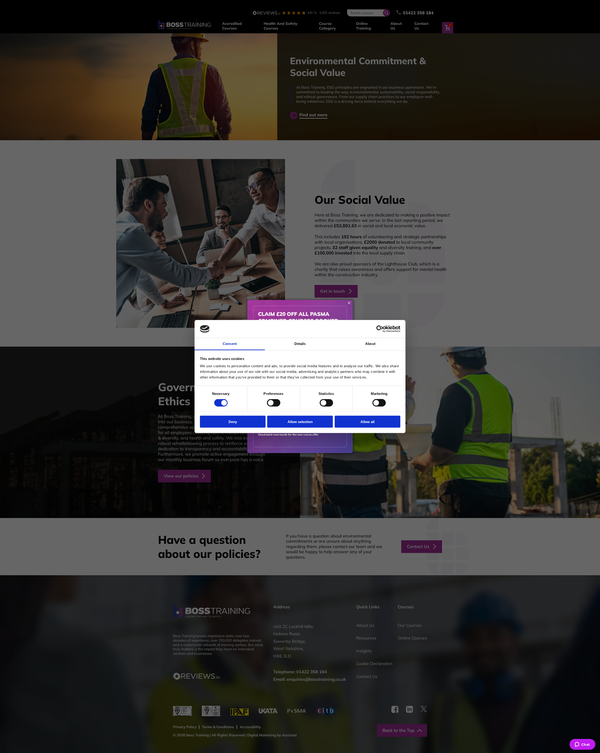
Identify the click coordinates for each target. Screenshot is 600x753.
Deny (233, 422)
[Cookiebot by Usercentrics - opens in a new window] (379, 329)
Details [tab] (300, 344)
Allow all (367, 422)
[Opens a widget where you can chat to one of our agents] (582, 745)
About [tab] (370, 344)
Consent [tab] (230, 344)
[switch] (273, 403)
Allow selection (300, 422)
